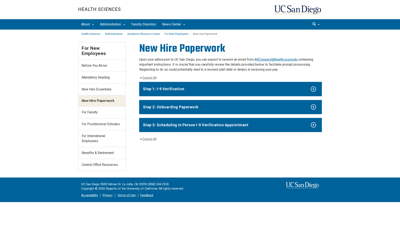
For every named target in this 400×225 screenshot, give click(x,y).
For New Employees (177, 33)
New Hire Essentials (96, 89)
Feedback (146, 195)
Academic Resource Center (143, 33)
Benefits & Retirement (98, 153)
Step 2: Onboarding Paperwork (171, 107)
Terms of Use (126, 195)
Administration (111, 24)
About (86, 24)
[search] (316, 24)
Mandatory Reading (96, 77)
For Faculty (90, 112)
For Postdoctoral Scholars (101, 124)
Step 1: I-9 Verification (163, 89)
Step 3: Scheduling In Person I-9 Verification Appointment (196, 125)
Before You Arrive (94, 66)
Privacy (107, 195)
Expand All (149, 78)
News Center (172, 24)
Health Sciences (99, 9)
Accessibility (89, 195)
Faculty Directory (143, 24)
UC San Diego (298, 12)
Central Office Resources (100, 165)
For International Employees (93, 138)
